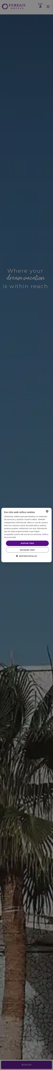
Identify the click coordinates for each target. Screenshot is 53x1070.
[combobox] (47, 511)
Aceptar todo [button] (27, 543)
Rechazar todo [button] (27, 550)
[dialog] (26, 535)
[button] (26, 555)
